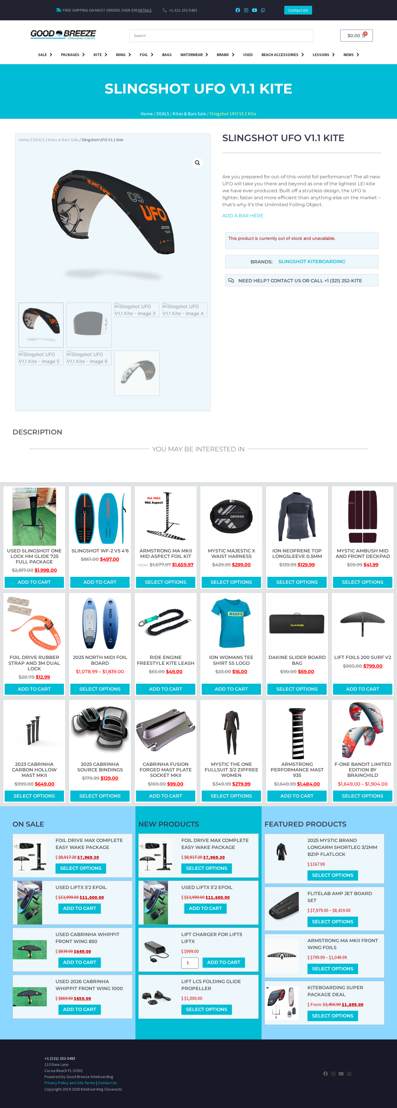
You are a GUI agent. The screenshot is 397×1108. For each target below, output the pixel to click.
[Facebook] (238, 10)
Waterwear (191, 54)
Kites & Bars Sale (189, 113)
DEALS (162, 113)
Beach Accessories (280, 54)
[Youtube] (254, 10)
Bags (167, 54)
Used (248, 54)
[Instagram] (246, 10)
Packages (70, 54)
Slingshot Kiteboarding (311, 261)
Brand (223, 54)
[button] (197, 163)
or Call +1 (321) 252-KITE (332, 280)
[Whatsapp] (263, 10)
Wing (121, 54)
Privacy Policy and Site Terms (69, 1082)
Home (147, 113)
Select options (165, 582)
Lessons (321, 54)
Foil (144, 54)
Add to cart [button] (34, 582)
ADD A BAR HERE (243, 215)
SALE (42, 54)
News (349, 54)
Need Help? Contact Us (270, 280)
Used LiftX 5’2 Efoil (81, 887)
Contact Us (107, 1082)
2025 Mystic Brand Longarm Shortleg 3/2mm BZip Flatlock (342, 847)
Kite (98, 54)
